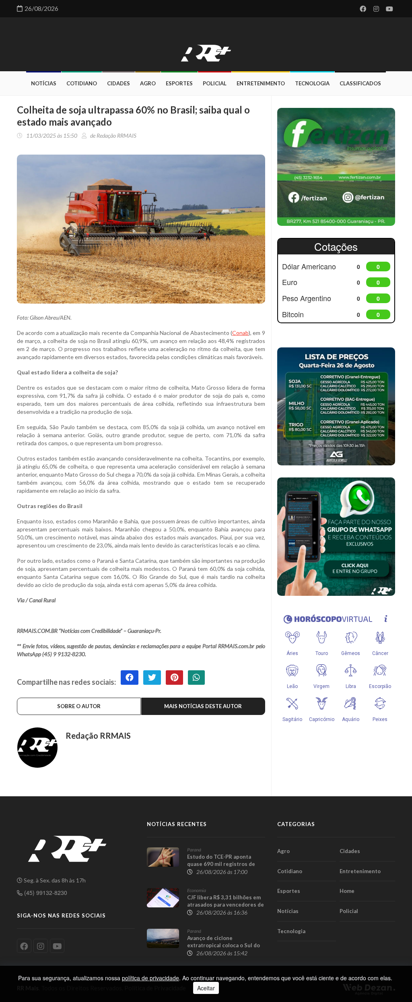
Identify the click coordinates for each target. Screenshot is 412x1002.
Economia (196, 890)
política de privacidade (150, 978)
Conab (240, 332)
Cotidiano (81, 83)
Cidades (118, 83)
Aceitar (206, 988)
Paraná (194, 850)
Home (347, 891)
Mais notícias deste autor (203, 706)
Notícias (43, 83)
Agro (148, 83)
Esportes (179, 83)
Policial (215, 83)
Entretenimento (261, 83)
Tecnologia (312, 83)
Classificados (360, 83)
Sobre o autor (79, 706)
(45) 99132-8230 (45, 892)
